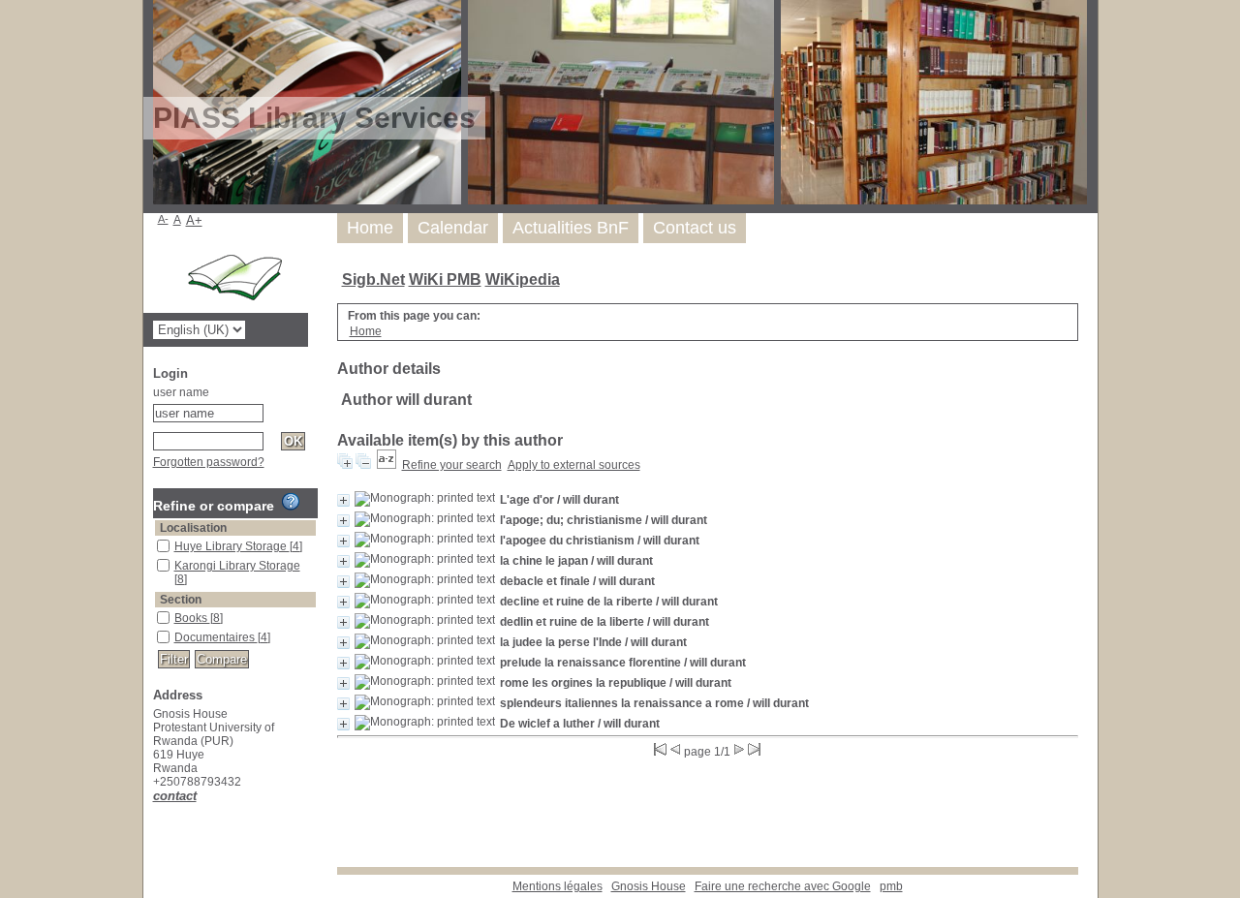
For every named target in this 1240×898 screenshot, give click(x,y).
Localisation (193, 528)
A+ (194, 220)
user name (181, 392)
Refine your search (452, 465)
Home (370, 227)
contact (175, 796)
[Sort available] (386, 465)
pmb (891, 886)
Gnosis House (648, 886)
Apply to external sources (574, 465)
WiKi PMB (445, 279)
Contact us (694, 227)
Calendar (453, 227)
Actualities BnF (570, 227)
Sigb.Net (373, 279)
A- (163, 219)
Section (181, 599)
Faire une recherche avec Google (783, 886)
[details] (343, 500)
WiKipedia (522, 279)
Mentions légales (557, 886)
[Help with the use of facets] (290, 502)
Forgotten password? (208, 462)
